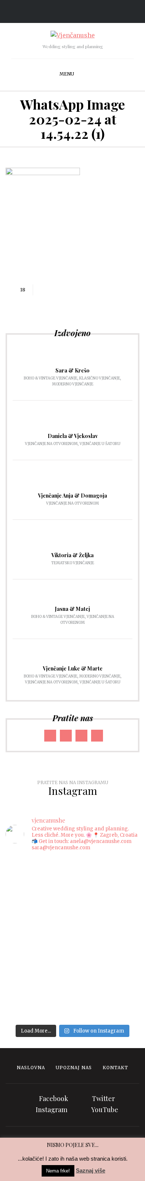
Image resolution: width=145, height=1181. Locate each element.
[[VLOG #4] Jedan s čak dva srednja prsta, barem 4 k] (72, 986)
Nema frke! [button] (58, 1171)
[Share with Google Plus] (64, 289)
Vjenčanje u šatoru (100, 443)
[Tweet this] (53, 289)
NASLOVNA (31, 1067)
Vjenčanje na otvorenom (51, 443)
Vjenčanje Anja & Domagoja (72, 495)
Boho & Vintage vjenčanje (50, 378)
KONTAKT (115, 1067)
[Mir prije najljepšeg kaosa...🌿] (72, 939)
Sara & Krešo (72, 370)
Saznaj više (90, 1170)
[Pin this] (75, 289)
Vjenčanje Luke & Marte (73, 668)
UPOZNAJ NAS (74, 1067)
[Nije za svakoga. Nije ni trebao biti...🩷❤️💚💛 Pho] (72, 870)
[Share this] (42, 289)
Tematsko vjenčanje (72, 563)
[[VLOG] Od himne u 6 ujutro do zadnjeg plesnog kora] (72, 921)
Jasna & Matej (72, 608)
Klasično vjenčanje (99, 378)
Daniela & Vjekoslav (73, 435)
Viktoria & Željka (72, 555)
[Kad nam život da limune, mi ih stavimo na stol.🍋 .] (72, 898)
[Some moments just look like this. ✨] (72, 884)
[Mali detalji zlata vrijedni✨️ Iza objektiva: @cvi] (72, 953)
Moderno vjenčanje (72, 384)
